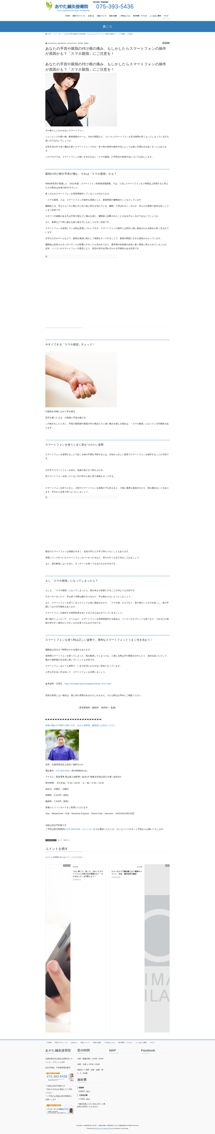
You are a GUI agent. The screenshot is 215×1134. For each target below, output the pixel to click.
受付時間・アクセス (125, 1042)
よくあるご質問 (141, 1042)
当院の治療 (97, 1042)
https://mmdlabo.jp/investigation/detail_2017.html (87, 684)
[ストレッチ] (57, 948)
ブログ (152, 1042)
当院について (85, 1042)
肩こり (166, 43)
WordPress (97, 1128)
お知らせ (74, 1042)
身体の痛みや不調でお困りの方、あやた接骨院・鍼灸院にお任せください (80, 725)
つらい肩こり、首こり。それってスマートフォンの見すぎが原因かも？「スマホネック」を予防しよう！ (88, 873)
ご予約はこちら (109, 1042)
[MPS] (157, 872)
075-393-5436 (63, 771)
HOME (49, 1042)
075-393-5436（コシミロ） (80, 829)
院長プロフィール (61, 1042)
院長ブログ (67, 840)
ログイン (68, 857)
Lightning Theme (108, 1128)
